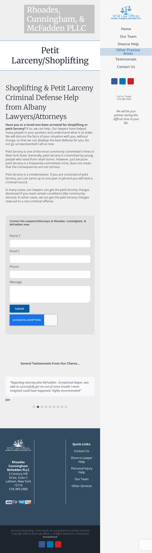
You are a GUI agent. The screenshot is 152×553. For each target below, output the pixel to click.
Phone (14, 267)
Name (15, 236)
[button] (34, 407)
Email (15, 251)
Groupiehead (50, 536)
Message (16, 282)
